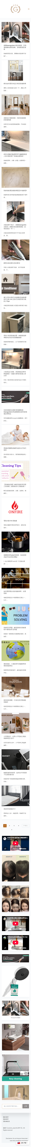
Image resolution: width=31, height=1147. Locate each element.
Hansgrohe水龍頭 (15, 1017)
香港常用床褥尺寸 (10, 809)
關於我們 (5, 1117)
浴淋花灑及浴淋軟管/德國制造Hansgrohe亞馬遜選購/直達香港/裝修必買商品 (15, 412)
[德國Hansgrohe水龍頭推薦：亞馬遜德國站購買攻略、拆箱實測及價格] (16, 32)
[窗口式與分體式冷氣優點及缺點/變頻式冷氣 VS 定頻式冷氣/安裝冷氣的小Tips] (16, 284)
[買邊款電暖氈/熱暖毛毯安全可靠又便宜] (16, 435)
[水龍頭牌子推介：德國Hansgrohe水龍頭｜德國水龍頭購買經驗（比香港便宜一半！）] (16, 211)
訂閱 (25, 1106)
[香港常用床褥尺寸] (16, 795)
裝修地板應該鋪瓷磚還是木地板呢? (15, 190)
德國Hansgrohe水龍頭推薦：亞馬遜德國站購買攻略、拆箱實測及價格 (15, 47)
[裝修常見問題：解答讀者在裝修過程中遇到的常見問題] (16, 614)
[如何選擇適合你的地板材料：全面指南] (16, 578)
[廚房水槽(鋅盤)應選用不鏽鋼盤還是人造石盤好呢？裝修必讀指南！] (16, 141)
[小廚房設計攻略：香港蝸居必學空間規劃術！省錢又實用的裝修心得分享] (16, 358)
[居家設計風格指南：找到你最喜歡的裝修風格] (16, 105)
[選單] (28, 9)
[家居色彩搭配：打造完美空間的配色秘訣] (16, 687)
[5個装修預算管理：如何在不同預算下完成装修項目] (16, 759)
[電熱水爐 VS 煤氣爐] (16, 507)
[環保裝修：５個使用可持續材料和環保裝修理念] (16, 650)
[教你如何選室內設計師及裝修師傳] (16, 70)
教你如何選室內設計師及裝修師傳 (15, 83)
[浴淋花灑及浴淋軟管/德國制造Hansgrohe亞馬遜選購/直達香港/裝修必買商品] (16, 397)
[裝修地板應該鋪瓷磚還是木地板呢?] (16, 177)
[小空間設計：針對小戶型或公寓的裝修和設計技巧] (16, 723)
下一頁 (24, 825)
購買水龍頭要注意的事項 (12, 263)
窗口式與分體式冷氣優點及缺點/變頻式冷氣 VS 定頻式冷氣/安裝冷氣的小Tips (15, 299)
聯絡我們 (5, 1119)
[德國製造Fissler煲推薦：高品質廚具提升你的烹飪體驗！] (16, 542)
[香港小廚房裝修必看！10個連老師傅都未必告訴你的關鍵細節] (16, 322)
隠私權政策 (6, 1121)
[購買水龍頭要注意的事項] (16, 250)
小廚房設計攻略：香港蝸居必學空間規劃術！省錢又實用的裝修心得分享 (15, 373)
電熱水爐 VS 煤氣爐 (10, 521)
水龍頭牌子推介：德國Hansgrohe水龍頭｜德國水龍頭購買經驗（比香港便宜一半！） (15, 226)
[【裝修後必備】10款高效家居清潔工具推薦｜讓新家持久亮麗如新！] (16, 471)
